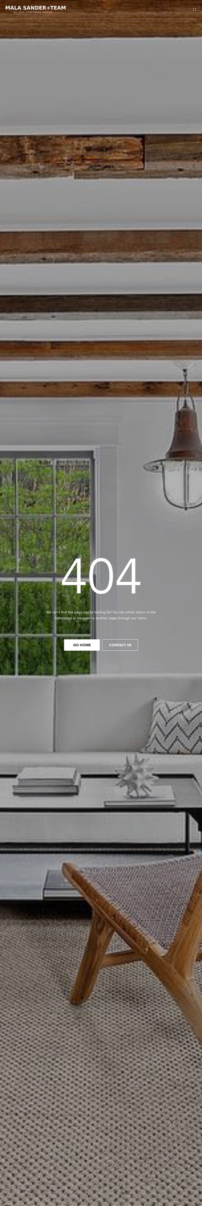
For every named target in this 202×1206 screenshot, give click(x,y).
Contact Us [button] (120, 645)
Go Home (82, 645)
